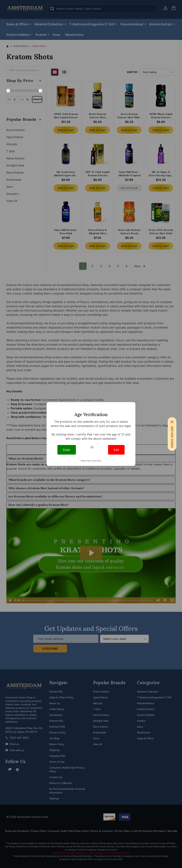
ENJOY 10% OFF (172, 437)
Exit (116, 450)
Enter (66, 450)
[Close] (172, 422)
